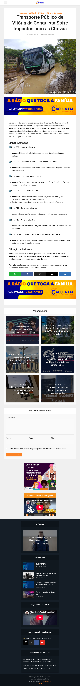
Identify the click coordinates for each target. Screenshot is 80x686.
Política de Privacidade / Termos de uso (36, 668)
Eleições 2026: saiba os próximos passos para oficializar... (22, 390)
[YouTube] (42, 642)
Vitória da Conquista (54, 13)
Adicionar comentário (48, 35)
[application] (40, 507)
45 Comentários (41, 566)
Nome (9, 438)
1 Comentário (40, 596)
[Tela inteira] (53, 515)
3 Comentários (40, 578)
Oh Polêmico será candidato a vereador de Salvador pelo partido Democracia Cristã (37, 660)
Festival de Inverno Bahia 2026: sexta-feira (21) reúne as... (22, 332)
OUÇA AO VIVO (41, 564)
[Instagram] (25, 642)
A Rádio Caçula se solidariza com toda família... (46, 574)
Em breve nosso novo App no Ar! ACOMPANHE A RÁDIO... (46, 584)
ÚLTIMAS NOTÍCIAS (36, 13)
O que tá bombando (15, 324)
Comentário (10, 417)
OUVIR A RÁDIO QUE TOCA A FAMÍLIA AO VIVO (39, 665)
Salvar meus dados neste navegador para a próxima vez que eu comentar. (37, 448)
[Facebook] (36, 642)
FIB (49, 353)
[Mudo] (50, 515)
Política (15, 384)
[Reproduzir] (27, 515)
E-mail (32, 438)
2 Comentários (40, 587)
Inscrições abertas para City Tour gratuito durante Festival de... (57, 331)
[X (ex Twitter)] (31, 642)
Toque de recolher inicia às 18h (45, 593)
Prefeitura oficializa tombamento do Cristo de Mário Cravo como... (22, 360)
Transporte (23, 13)
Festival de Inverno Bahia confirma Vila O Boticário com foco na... (57, 362)
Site (52, 438)
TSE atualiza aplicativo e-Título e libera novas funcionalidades (57, 390)
